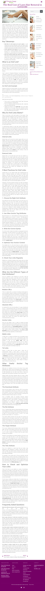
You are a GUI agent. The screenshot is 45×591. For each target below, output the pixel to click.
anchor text (18, 106)
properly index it (9, 240)
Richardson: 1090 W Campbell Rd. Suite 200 (5, 576)
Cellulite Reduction (26, 574)
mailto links (18, 344)
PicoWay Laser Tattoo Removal (27, 566)
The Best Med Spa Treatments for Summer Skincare (39, 27)
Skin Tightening (26, 579)
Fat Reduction (25, 576)
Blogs (13, 568)
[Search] (41, 11)
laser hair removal (5, 145)
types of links (19, 312)
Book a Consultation (15, 570)
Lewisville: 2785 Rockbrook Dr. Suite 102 (5, 572)
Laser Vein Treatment (27, 577)
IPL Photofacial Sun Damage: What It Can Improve (39, 54)
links (3, 358)
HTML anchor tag (15, 462)
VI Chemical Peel (26, 568)
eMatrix (24, 572)
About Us (13, 566)
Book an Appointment (16, 571)
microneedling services (17, 326)
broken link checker (24, 266)
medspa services (15, 251)
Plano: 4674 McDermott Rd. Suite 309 (5, 566)
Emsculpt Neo (25, 581)
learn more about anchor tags (22, 403)
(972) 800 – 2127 (37, 568)
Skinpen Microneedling (27, 571)
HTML (15, 79)
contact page (19, 340)
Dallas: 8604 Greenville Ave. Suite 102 (5, 569)
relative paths (18, 299)
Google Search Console (14, 483)
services (14, 149)
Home (13, 565)
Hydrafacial (5, 355)
